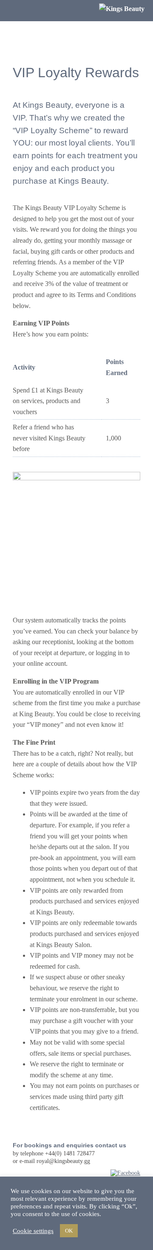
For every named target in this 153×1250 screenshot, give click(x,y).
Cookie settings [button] (33, 1231)
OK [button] (69, 1231)
